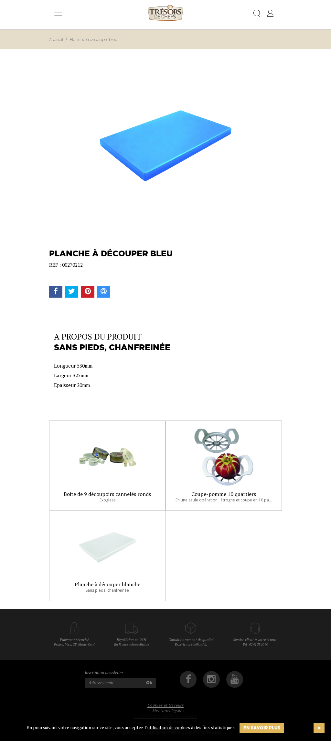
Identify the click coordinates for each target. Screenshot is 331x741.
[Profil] (270, 14)
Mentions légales (168, 710)
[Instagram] (211, 679)
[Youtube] (234, 679)
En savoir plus (261, 728)
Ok (149, 682)
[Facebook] (188, 679)
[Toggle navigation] (58, 13)
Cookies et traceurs (165, 705)
